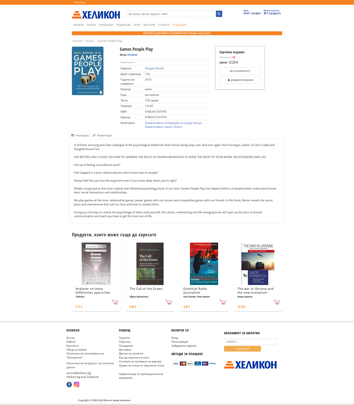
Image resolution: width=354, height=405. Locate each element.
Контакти (72, 345)
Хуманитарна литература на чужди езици (173, 123)
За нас (70, 338)
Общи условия (76, 349)
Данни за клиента (131, 353)
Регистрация (179, 342)
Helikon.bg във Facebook (82, 377)
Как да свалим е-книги (134, 357)
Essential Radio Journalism (195, 291)
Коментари (104, 135)
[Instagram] (76, 384)
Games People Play (110, 41)
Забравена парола (183, 345)
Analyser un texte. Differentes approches (93, 291)
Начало (78, 25)
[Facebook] (69, 384)
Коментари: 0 (128, 62)
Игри (137, 25)
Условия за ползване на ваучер (140, 361)
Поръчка (125, 342)
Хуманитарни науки (158, 126)
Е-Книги (163, 25)
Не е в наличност (240, 71)
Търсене (124, 338)
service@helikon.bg (78, 373)
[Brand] (96, 11)
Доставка (125, 349)
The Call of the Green (146, 289)
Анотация (82, 135)
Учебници (106, 25)
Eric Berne (132, 54)
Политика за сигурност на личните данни (90, 365)
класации (179, 25)
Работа (71, 342)
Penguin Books (154, 68)
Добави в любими (242, 80)
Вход (174, 338)
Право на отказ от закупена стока (141, 365)
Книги (91, 25)
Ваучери (149, 25)
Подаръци (123, 25)
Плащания (126, 345)
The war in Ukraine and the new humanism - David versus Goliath (255, 292)
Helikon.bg (79, 2)
